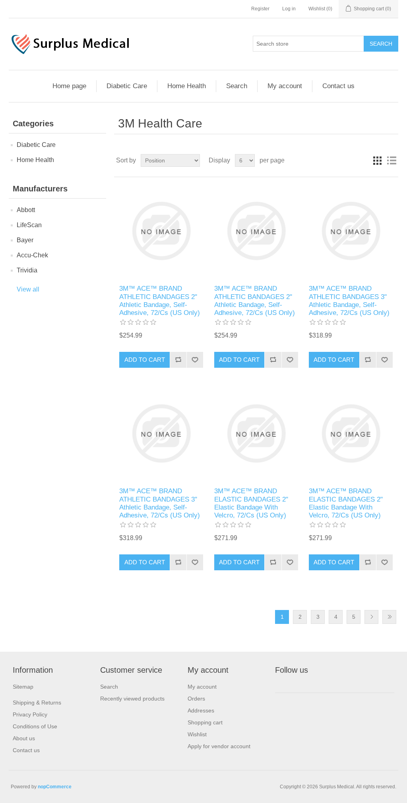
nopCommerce (55, 786)
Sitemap (23, 686)
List (391, 160)
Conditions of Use (35, 726)
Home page (69, 86)
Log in (289, 9)
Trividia (27, 270)
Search (236, 86)
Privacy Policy (30, 714)
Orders (196, 698)
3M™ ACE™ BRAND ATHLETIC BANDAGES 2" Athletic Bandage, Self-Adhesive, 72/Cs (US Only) (159, 301)
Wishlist (197, 734)
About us (24, 738)
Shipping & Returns (37, 702)
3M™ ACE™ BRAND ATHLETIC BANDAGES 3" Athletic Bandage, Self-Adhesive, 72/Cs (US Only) (349, 301)
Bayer (25, 240)
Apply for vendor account (219, 746)
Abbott (26, 210)
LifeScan (29, 225)
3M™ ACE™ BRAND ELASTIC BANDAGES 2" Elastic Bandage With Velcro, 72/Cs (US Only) (251, 503)
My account (284, 86)
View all (28, 289)
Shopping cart (205, 722)
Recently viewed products (132, 698)
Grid (377, 160)
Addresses (201, 710)
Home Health (186, 86)
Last (389, 617)
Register (260, 9)
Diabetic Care (127, 86)
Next (371, 617)
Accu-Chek (32, 255)
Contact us (338, 86)
